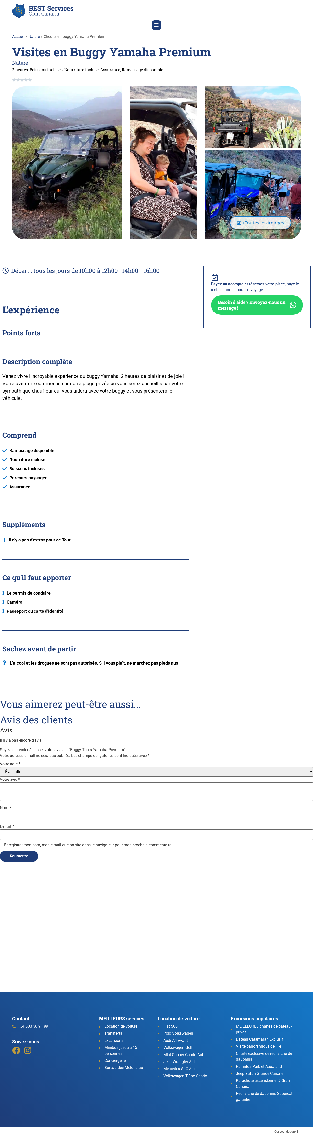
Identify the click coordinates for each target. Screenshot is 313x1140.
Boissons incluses (46, 69)
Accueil (18, 36)
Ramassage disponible (142, 69)
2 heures (20, 69)
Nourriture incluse (81, 69)
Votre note (10, 764)
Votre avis (10, 779)
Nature (34, 36)
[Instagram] (28, 1050)
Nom (5, 808)
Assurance (110, 69)
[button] (156, 25)
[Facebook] (16, 1050)
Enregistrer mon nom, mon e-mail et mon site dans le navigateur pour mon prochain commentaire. (88, 845)
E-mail (7, 826)
